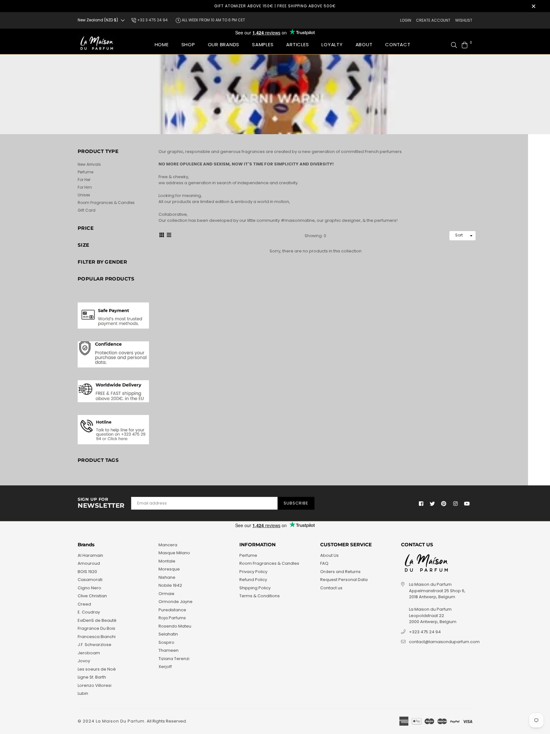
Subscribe (296, 503)
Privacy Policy (253, 572)
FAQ (324, 563)
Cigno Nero (89, 588)
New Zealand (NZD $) (98, 20)
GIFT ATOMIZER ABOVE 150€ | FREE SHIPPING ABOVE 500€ (275, 6)
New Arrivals (89, 164)
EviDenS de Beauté (97, 620)
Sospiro (166, 642)
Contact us (331, 588)
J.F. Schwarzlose (94, 645)
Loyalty (331, 44)
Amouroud (89, 563)
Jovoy (84, 661)
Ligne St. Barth (92, 677)
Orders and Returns (340, 572)
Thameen (169, 650)
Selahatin (168, 634)
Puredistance (172, 610)
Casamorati (90, 580)
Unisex (84, 195)
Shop (188, 44)
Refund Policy (253, 580)
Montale (167, 561)
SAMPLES (262, 44)
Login (405, 20)
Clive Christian (92, 596)
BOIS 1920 (87, 572)
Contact (397, 44)
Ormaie (166, 594)
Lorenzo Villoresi (94, 685)
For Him (85, 187)
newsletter (101, 503)
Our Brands (224, 44)
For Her (84, 179)
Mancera (168, 545)
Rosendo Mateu (175, 626)
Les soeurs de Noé (97, 669)
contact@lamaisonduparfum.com (444, 642)
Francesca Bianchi (97, 637)
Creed (84, 604)
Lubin (83, 693)
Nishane (167, 577)
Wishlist (463, 20)
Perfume (85, 172)
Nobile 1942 (170, 585)
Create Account (433, 20)
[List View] (169, 236)
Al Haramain (90, 555)
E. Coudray (89, 612)
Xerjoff (165, 667)
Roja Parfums (172, 618)
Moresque (169, 569)
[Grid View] (162, 236)
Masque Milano (174, 553)
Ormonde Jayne (176, 602)
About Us (329, 555)
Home (162, 44)
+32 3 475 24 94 (152, 20)
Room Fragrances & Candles (106, 202)
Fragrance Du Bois (96, 628)
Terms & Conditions (259, 596)
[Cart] (465, 44)
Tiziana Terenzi (174, 659)
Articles (297, 44)
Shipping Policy (255, 588)
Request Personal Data (344, 580)
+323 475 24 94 (425, 632)
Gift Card (86, 210)
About (364, 44)
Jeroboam (89, 653)
